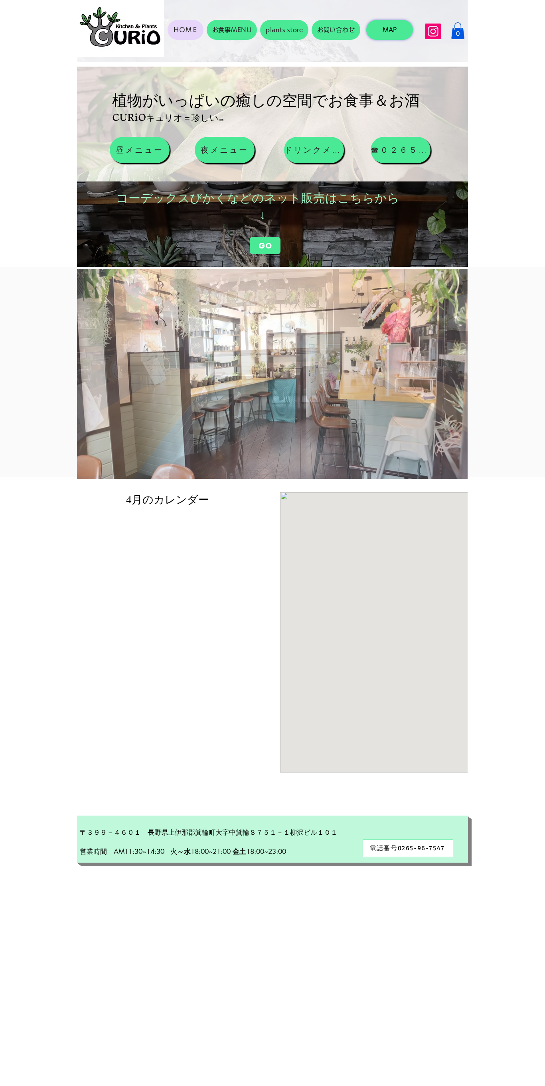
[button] (458, 30)
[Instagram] (433, 31)
